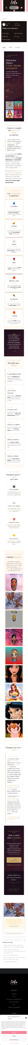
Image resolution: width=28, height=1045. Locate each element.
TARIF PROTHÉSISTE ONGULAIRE (10, 961)
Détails (10, 47)
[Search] (17, 8)
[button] (26, 1017)
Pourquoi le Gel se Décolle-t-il (11, 955)
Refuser (14, 1036)
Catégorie (17, 23)
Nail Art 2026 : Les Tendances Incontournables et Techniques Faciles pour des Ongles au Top (15, 951)
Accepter (14, 1032)
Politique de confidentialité (14, 1042)
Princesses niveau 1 (14, 926)
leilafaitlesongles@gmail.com (14, 865)
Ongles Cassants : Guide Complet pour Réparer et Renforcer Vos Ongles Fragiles (14, 946)
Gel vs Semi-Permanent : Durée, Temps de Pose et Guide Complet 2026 (14, 958)
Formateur (8, 23)
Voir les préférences (14, 1039)
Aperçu (4, 47)
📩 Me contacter (14, 860)
